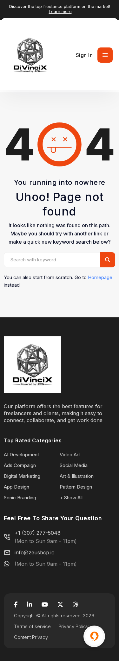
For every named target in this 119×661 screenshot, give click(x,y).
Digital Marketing (22, 476)
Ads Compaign (20, 465)
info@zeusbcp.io (35, 552)
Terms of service (32, 626)
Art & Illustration (77, 476)
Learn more (60, 11)
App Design (16, 487)
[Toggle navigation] (105, 55)
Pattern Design (76, 487)
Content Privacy (31, 637)
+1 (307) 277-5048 (38, 533)
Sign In (84, 55)
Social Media (74, 465)
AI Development (21, 455)
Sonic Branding (20, 498)
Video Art (70, 455)
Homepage (100, 277)
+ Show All (71, 498)
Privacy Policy (73, 626)
